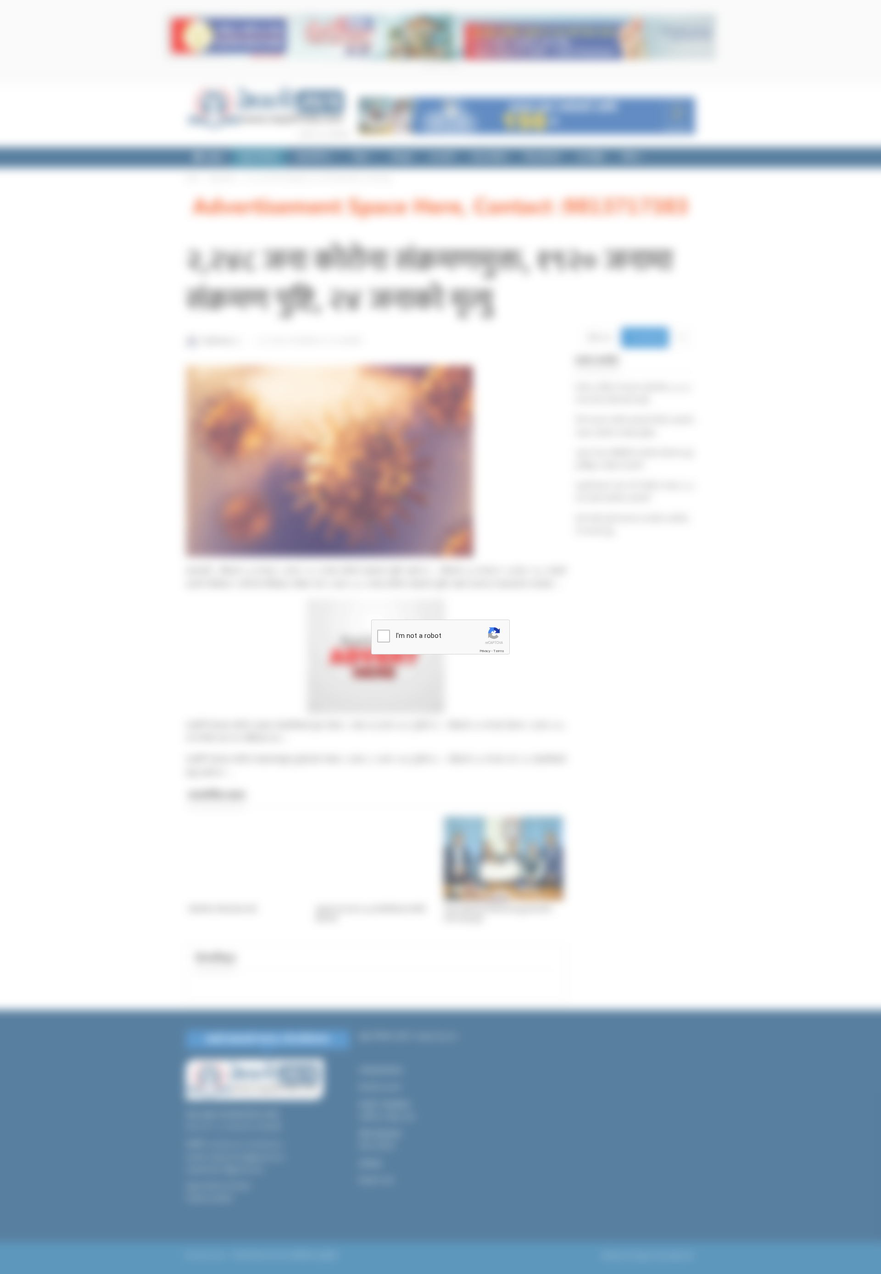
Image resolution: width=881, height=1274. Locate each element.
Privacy (485, 651)
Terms (498, 651)
